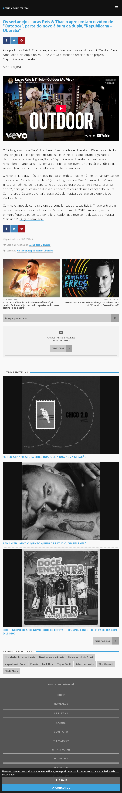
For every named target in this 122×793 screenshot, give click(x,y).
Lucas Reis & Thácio (40, 245)
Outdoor (22, 251)
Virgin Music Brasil (15, 664)
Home (61, 695)
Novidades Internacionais (20, 657)
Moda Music (11, 671)
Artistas (61, 713)
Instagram (62, 750)
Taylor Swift (64, 664)
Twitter (62, 758)
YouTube (62, 767)
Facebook (62, 741)
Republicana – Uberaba (20, 59)
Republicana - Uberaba (40, 251)
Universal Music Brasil (80, 657)
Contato (61, 732)
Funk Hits (47, 664)
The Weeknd (105, 664)
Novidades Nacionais (51, 657)
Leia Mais (61, 780)
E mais (34, 664)
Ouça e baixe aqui (32, 219)
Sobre (61, 723)
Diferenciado (56, 214)
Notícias (61, 704)
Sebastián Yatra (84, 664)
